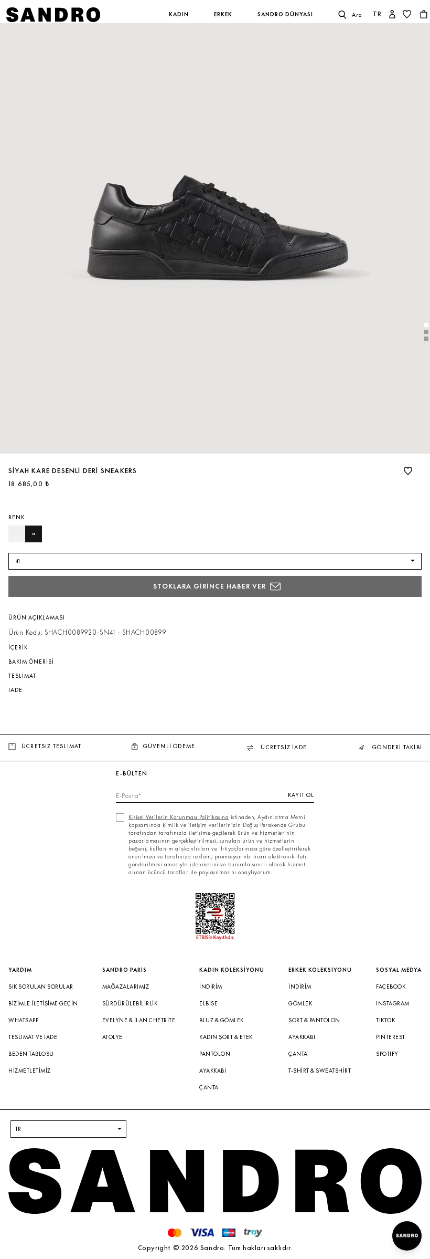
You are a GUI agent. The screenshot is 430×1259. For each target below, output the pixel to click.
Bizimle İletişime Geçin (43, 1003)
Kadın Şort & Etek (226, 1037)
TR (377, 14)
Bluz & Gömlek (221, 1020)
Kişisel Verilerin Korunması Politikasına (178, 817)
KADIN (179, 14)
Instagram (393, 1003)
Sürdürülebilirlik (130, 1003)
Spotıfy (387, 1054)
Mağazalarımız (125, 986)
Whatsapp (23, 1020)
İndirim (210, 986)
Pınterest (390, 1037)
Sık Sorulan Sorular (40, 986)
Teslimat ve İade (32, 1037)
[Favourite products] (408, 14)
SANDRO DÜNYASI (285, 14)
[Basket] (425, 14)
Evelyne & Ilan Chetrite (139, 1020)
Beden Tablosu (31, 1054)
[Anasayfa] (76, 14)
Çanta (209, 1087)
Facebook (390, 986)
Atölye (112, 1037)
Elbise (208, 1003)
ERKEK (223, 14)
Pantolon (214, 1054)
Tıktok (385, 1020)
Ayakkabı (212, 1070)
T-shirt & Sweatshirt (319, 1070)
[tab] (426, 325)
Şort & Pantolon (314, 1020)
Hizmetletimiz (29, 1070)
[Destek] (407, 1236)
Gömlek (300, 1003)
